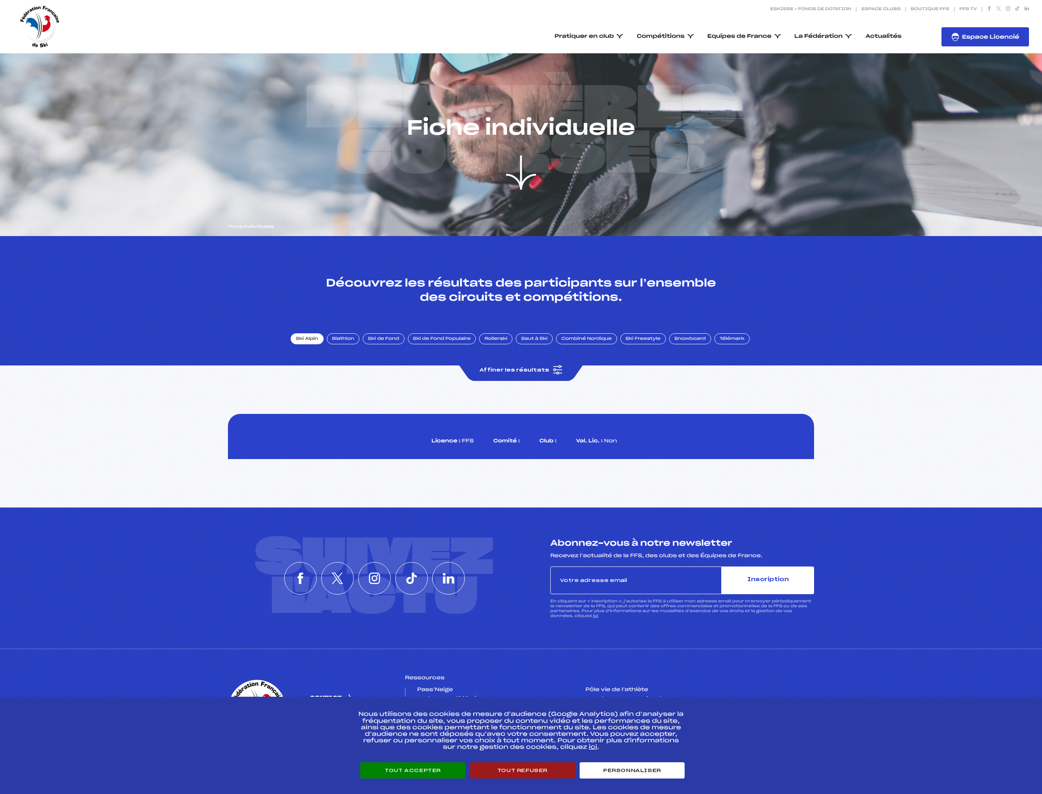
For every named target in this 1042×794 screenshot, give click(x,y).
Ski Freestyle (643, 339)
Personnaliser (632, 770)
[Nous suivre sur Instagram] (1008, 9)
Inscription (768, 579)
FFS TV (968, 9)
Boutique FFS (930, 9)
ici (595, 616)
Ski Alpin (307, 339)
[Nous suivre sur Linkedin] (1026, 9)
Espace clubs (880, 9)
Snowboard (690, 339)
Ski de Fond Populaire (442, 339)
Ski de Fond (383, 339)
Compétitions (661, 36)
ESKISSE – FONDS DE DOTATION (810, 9)
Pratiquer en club (584, 36)
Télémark (732, 339)
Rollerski (495, 339)
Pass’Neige (435, 689)
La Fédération (819, 36)
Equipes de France (739, 36)
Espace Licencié (990, 37)
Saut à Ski (534, 339)
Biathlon (343, 339)
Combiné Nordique (586, 339)
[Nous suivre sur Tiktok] (1017, 9)
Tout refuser (522, 770)
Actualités (883, 36)
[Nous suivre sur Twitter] (998, 9)
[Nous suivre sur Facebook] (989, 9)
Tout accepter (413, 770)
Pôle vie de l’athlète (617, 689)
